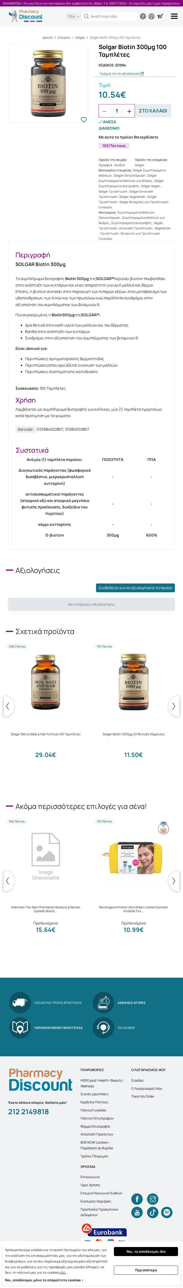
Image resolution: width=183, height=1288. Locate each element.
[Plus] (129, 111)
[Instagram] (152, 1199)
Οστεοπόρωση (109, 217)
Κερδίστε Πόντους (94, 1102)
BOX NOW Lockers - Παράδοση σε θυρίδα (97, 1145)
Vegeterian (163, 228)
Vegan (158, 223)
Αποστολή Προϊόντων (97, 1134)
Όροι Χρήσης (90, 1185)
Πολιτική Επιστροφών (97, 1118)
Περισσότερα (146, 1270)
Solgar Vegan (150, 186)
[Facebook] (137, 1199)
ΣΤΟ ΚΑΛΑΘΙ (153, 110)
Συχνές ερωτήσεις (95, 1094)
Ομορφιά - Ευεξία (112, 165)
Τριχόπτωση (108, 228)
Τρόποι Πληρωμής (94, 1156)
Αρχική (48, 37)
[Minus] (104, 111)
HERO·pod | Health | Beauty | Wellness (102, 1083)
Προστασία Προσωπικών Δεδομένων (99, 1212)
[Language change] (144, 12)
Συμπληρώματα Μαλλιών (135, 212)
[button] (86, 16)
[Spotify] (167, 1212)
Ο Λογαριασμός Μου (146, 1088)
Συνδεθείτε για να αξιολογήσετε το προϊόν (135, 587)
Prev (9, 706)
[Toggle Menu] (175, 16)
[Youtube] (137, 1212)
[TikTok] (152, 1212)
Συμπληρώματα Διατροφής (131, 223)
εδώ (63, 1272)
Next (173, 706)
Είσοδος (137, 1080)
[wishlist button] (83, 120)
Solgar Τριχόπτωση (113, 191)
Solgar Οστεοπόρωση (129, 175)
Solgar (80, 37)
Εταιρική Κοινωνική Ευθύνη (101, 1193)
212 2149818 (28, 1111)
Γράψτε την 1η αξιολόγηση (120, 73)
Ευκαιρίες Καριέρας (96, 1201)
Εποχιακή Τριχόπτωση (135, 228)
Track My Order (142, 1096)
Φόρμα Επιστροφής (95, 1126)
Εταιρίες (64, 37)
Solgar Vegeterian (132, 196)
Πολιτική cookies (93, 1110)
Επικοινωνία (90, 1177)
